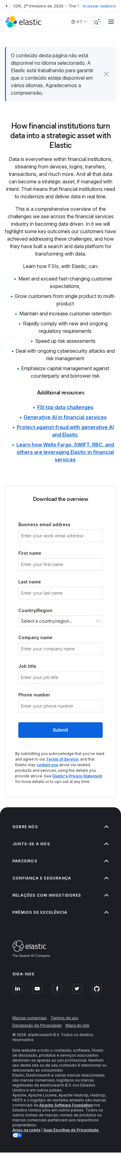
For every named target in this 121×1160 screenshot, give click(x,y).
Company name (35, 637)
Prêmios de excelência (39, 912)
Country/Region (35, 610)
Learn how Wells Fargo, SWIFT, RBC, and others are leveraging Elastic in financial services (65, 452)
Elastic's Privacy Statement (77, 776)
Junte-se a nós (31, 844)
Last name (29, 581)
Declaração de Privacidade (37, 1025)
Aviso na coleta (26, 1130)
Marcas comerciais (29, 1018)
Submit (60, 730)
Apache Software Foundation (65, 1105)
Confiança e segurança (41, 878)
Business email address (44, 524)
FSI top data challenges (65, 407)
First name (29, 553)
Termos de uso (64, 1018)
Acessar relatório (99, 5)
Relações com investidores (46, 895)
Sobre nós (25, 826)
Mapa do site (77, 1025)
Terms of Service (62, 759)
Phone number (34, 694)
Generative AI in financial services (65, 417)
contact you (47, 764)
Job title (27, 666)
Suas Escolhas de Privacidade (71, 1130)
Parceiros (24, 861)
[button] (106, 74)
